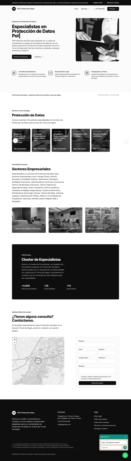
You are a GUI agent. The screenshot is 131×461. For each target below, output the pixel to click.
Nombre (82, 341)
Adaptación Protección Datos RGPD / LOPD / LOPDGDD (61, 137)
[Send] (125, 447)
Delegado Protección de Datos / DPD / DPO (39, 137)
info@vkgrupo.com (64, 424)
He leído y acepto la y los (96, 377)
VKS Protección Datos (26, 9)
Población (102, 358)
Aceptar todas (97, 2)
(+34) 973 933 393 (64, 421)
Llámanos (38, 57)
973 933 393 (100, 9)
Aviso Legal (98, 416)
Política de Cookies (100, 419)
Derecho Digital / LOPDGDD (100, 135)
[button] (126, 140)
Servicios (84, 9)
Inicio (76, 9)
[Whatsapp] (125, 455)
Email (81, 349)
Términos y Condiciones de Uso (91, 378)
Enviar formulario (97, 383)
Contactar (112, 9)
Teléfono (102, 349)
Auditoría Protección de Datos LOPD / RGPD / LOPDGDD (20, 138)
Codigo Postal (84, 358)
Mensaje (82, 366)
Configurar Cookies (100, 428)
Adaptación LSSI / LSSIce (80, 135)
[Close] (126, 436)
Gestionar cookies (113, 2)
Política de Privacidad (101, 376)
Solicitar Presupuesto (21, 57)
